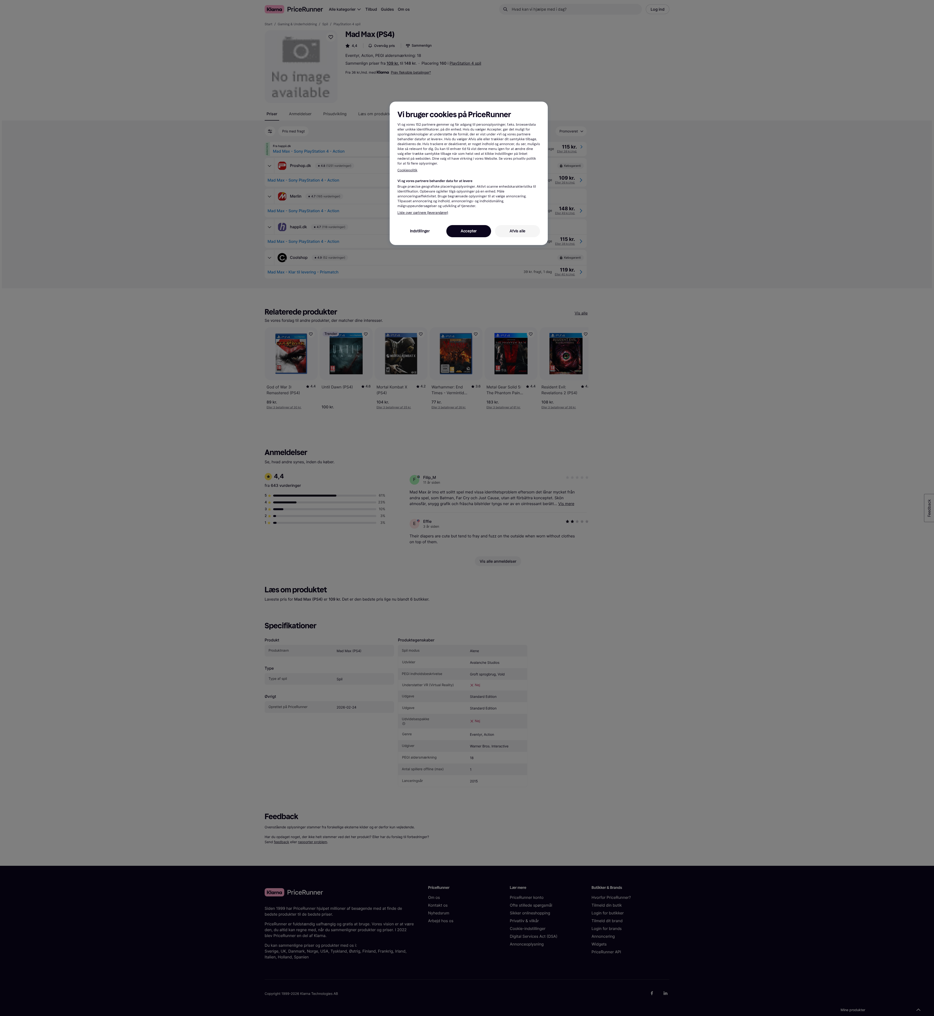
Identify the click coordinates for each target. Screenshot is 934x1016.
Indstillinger (420, 231)
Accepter (469, 231)
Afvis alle (517, 231)
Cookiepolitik (407, 170)
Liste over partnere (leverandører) (422, 213)
